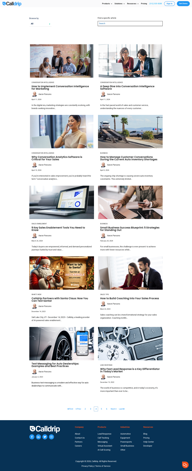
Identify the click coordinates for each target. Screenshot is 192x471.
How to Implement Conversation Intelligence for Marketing (60, 88)
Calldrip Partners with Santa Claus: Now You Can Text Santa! (60, 300)
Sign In (169, 3)
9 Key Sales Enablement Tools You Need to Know (58, 229)
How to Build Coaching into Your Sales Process (129, 298)
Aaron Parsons (45, 94)
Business (104, 153)
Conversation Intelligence (43, 82)
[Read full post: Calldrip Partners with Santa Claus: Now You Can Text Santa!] (61, 273)
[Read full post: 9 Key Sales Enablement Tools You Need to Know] (61, 202)
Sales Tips (104, 294)
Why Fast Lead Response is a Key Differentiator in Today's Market (130, 370)
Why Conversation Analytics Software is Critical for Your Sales (57, 158)
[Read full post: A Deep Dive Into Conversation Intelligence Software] (130, 61)
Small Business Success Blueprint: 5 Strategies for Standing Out (129, 229)
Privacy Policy (88, 466)
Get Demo (183, 3)
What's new (36, 294)
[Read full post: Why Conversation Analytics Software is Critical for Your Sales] (61, 131)
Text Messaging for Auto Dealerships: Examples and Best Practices (55, 365)
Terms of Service (102, 466)
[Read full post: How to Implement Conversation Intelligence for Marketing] (61, 61)
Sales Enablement (39, 224)
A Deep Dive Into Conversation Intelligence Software (127, 88)
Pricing (144, 4)
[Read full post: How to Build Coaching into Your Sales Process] (130, 273)
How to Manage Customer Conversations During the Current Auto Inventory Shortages (128, 158)
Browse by (34, 18)
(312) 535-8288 (155, 4)
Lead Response (106, 365)
